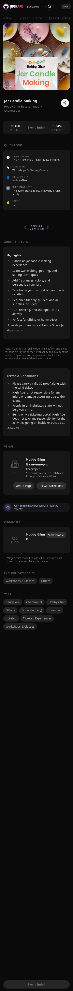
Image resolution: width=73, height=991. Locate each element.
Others (43, 170)
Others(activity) (31, 610)
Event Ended (36, 984)
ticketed (11, 618)
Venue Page (24, 486)
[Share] (65, 103)
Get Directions (53, 486)
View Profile (56, 535)
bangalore (13, 602)
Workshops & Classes (25, 170)
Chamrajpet (12, 110)
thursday (54, 610)
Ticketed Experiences (37, 618)
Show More (13, 330)
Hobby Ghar (57, 602)
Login (65, 6)
